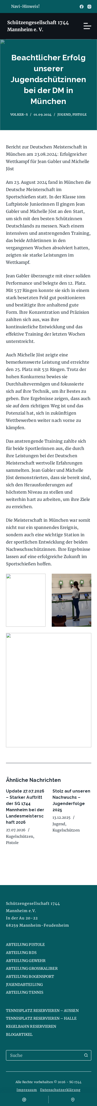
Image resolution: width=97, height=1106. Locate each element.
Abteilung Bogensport (30, 976)
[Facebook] (82, 7)
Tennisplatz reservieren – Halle (41, 1018)
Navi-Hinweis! (25, 6)
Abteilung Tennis (24, 992)
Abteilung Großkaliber (32, 968)
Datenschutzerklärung (60, 1090)
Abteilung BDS (21, 952)
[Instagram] (89, 7)
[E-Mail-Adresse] (24, 1099)
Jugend (64, 114)
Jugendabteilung (24, 984)
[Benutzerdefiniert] (72, 1099)
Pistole (79, 114)
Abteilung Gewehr (26, 960)
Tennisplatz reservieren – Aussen (42, 1010)
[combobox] (43, 1055)
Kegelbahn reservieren (31, 1026)
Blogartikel (19, 1034)
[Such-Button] (86, 1055)
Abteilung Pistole (25, 944)
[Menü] (87, 26)
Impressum (27, 1090)
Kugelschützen (19, 836)
